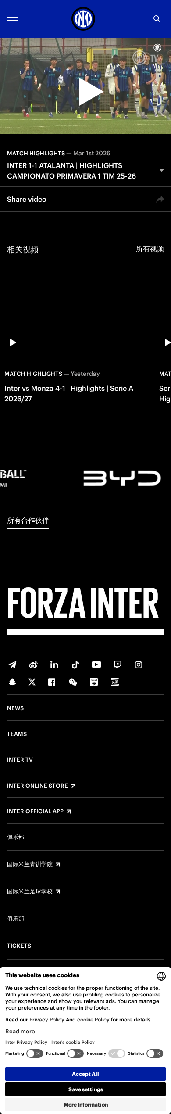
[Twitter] (32, 682)
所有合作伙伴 (28, 520)
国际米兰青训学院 (30, 864)
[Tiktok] (75, 664)
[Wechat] (73, 682)
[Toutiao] (115, 682)
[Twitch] (117, 664)
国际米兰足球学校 (30, 891)
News (15, 708)
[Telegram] (12, 664)
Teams (17, 734)
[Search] (157, 19)
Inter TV (20, 760)
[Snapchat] (12, 682)
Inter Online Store (37, 785)
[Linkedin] (54, 664)
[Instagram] (138, 664)
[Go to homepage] (83, 19)
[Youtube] (96, 664)
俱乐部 (15, 837)
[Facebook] (51, 682)
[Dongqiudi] (94, 682)
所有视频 (150, 248)
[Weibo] (33, 664)
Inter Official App (35, 811)
